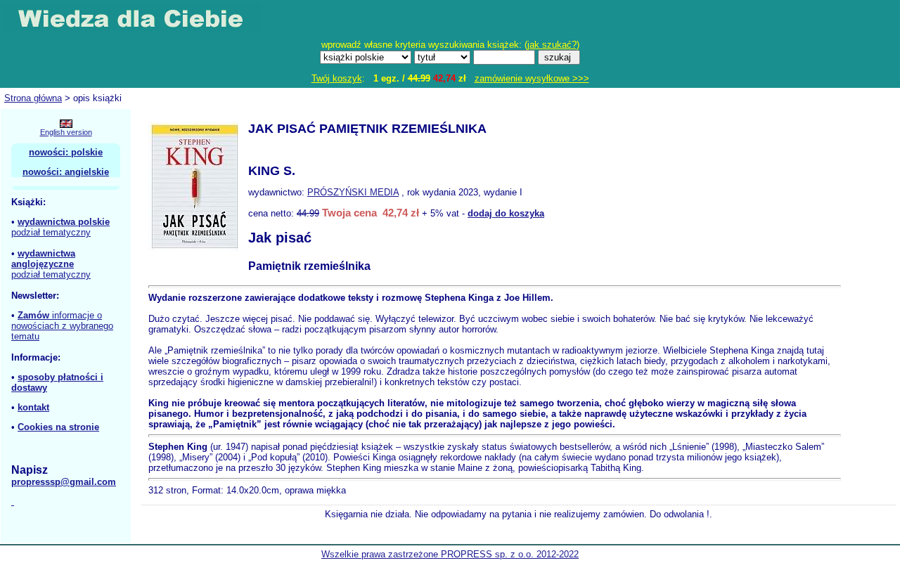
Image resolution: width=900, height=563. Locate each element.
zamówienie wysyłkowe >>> (532, 78)
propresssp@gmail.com (63, 482)
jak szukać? (552, 44)
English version (66, 132)
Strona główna (33, 98)
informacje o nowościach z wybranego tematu (62, 326)
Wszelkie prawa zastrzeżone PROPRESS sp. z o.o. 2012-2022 (450, 554)
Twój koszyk (336, 78)
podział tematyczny (51, 232)
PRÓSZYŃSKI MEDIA (353, 192)
